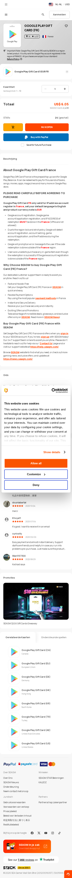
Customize (34, 474)
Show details (51, 452)
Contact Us (46, 343)
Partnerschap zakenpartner (53, 802)
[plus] (65, 89)
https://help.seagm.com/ (44, 346)
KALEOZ (43, 782)
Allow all (36, 463)
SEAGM (56, 287)
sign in (64, 333)
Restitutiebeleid (11, 824)
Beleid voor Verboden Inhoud (17, 815)
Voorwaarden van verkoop (16, 806)
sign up (45, 336)
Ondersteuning (11, 786)
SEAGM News (51, 317)
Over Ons (7, 777)
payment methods (45, 298)
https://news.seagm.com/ (17, 359)
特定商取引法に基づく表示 (16, 820)
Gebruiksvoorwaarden (14, 802)
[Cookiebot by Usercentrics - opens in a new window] (52, 390)
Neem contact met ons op (15, 791)
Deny (36, 485)
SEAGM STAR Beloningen (51, 777)
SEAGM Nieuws (11, 782)
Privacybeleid (10, 811)
